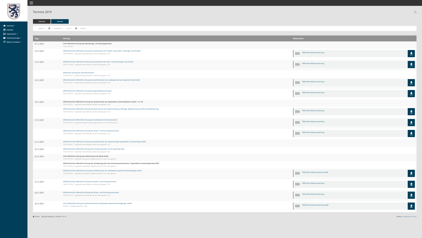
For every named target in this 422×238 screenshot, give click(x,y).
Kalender (10, 30)
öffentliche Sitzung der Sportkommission (78, 73)
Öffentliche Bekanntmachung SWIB (315, 205)
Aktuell (82, 28)
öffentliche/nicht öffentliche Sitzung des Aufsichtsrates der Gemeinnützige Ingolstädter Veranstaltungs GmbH (104, 142)
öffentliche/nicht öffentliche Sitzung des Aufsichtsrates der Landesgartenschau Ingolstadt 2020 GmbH (101, 80)
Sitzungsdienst (410, 217)
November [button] (58, 28)
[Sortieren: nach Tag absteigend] (38, 38)
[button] (13, 34)
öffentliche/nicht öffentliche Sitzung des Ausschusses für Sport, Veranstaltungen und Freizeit (98, 62)
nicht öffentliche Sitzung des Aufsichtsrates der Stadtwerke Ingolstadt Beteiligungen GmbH (97, 203)
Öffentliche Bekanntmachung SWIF (315, 172)
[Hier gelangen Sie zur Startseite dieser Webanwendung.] (13, 11)
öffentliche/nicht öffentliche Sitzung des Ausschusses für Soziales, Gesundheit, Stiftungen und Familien (102, 51)
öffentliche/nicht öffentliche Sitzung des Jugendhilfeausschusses (87, 91)
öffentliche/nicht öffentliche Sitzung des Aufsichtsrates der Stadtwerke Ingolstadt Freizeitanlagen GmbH (102, 171)
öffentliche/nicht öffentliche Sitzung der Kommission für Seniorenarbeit (90, 120)
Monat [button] (41, 28)
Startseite (10, 26)
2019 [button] (69, 28)
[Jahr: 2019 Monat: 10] (49, 28)
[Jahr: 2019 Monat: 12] (76, 28)
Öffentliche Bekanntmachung (313, 52)
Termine (60, 21)
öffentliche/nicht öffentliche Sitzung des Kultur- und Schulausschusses (89, 181)
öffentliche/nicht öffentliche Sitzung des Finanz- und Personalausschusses (91, 131)
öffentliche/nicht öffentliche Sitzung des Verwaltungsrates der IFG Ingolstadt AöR (93, 149)
